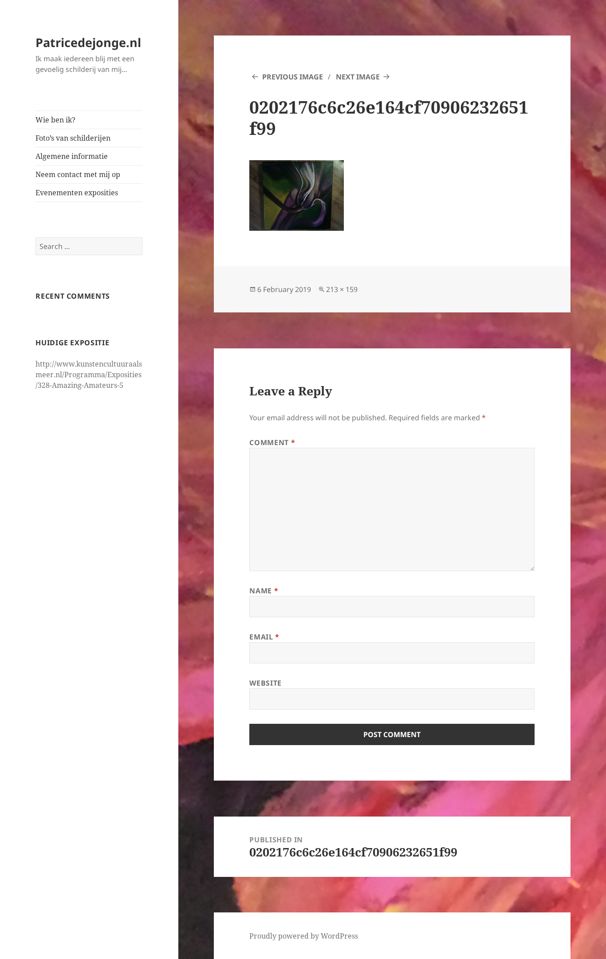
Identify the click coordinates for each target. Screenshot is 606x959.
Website (265, 683)
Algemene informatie (71, 156)
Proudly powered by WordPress (303, 936)
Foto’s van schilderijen (72, 138)
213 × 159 (342, 289)
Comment (272, 442)
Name (263, 591)
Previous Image (292, 77)
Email (264, 637)
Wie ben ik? (55, 120)
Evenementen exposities (76, 192)
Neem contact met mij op (77, 174)
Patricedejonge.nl (88, 42)
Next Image (358, 77)
